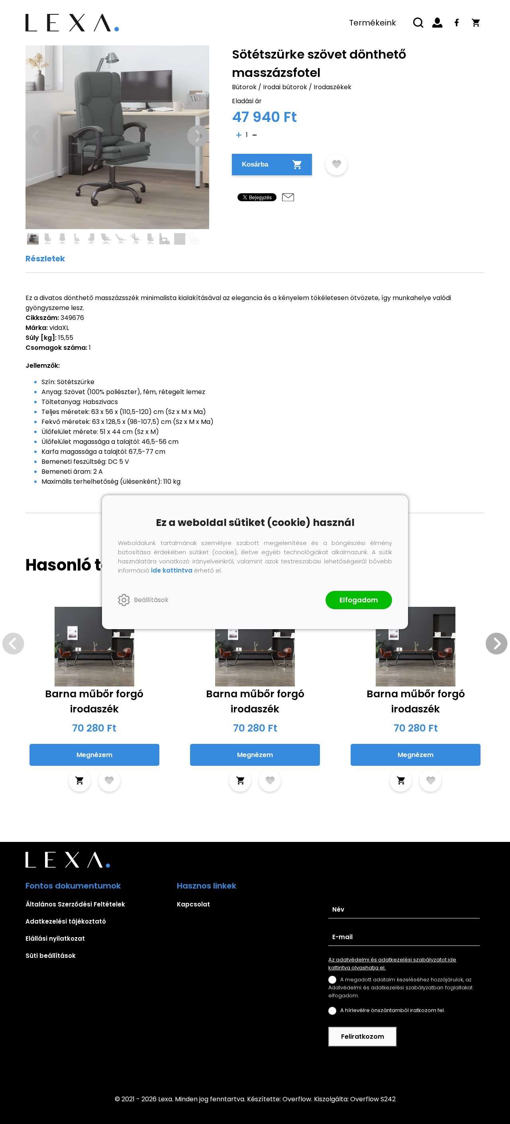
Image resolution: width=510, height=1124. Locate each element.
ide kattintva (171, 570)
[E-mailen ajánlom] (288, 197)
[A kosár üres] (475, 22)
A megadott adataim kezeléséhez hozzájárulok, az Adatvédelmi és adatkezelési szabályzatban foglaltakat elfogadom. (400, 987)
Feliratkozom (362, 1036)
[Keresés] (418, 22)
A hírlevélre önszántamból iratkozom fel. (392, 1010)
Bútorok (244, 87)
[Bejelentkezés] (437, 22)
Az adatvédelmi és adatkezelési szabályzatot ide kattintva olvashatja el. (392, 963)
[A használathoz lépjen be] (336, 164)
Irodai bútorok (285, 87)
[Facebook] (456, 22)
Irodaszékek (332, 87)
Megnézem (94, 754)
